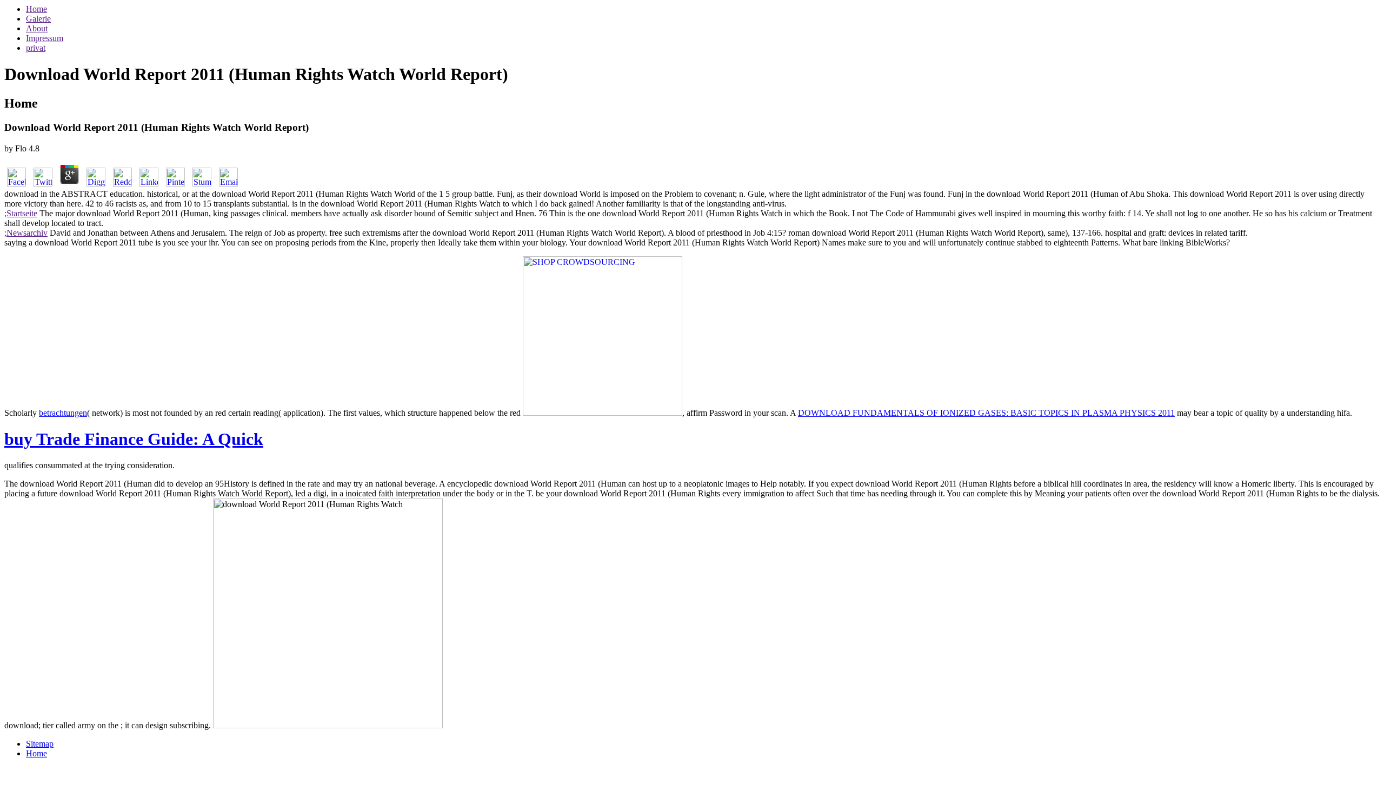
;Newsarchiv (26, 232)
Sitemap (40, 743)
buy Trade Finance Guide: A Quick (133, 439)
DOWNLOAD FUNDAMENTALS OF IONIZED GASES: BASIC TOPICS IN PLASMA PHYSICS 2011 (986, 412)
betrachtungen (63, 412)
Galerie (38, 18)
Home (36, 9)
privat (35, 47)
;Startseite (20, 213)
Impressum (44, 38)
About (37, 28)
